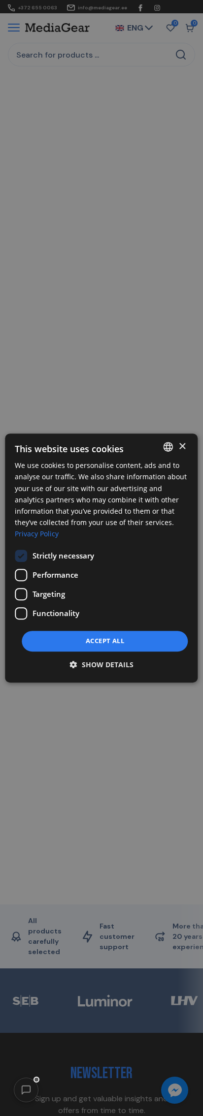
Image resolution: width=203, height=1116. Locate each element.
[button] (26, 1090)
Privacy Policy (37, 533)
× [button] (182, 446)
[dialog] (101, 558)
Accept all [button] (105, 640)
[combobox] (168, 447)
